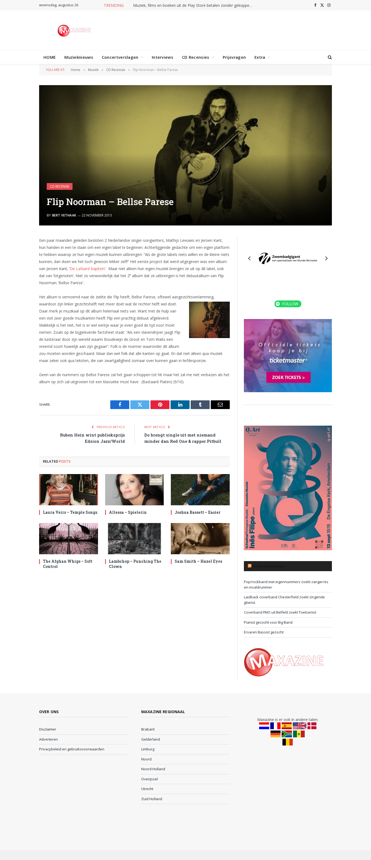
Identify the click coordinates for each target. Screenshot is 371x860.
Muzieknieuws (78, 57)
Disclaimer (47, 729)
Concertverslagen (120, 57)
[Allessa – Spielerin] (134, 489)
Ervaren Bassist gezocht (264, 632)
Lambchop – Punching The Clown (135, 564)
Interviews (162, 57)
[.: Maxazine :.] (75, 30)
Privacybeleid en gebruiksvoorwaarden (71, 749)
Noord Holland (153, 768)
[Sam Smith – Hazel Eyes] (200, 538)
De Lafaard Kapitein (87, 268)
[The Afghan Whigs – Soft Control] (68, 538)
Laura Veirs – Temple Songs (70, 512)
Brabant (148, 729)
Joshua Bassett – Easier (198, 512)
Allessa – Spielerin (128, 512)
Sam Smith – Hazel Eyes (198, 561)
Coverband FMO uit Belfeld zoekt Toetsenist (280, 612)
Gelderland (150, 739)
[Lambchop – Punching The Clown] (134, 538)
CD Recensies (195, 57)
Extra (259, 57)
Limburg (147, 749)
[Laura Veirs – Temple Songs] (68, 489)
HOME (49, 57)
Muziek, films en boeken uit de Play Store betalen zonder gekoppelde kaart (194, 5)
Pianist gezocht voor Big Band (268, 622)
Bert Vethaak (64, 215)
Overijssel (149, 779)
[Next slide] (326, 258)
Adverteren (48, 739)
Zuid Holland (151, 798)
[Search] (329, 57)
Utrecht (147, 788)
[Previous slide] (249, 258)
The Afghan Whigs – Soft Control (67, 564)
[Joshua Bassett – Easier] (200, 489)
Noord (146, 759)
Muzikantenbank (268, 566)
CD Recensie (59, 186)
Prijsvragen (234, 57)
